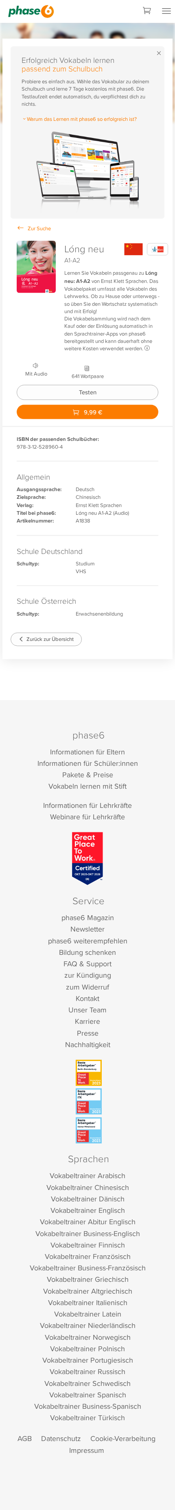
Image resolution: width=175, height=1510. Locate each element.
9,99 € (92, 411)
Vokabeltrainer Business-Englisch (87, 1233)
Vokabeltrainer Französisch (88, 1256)
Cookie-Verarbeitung (122, 1438)
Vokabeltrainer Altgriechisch (87, 1291)
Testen (87, 392)
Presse (87, 1033)
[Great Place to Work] (87, 858)
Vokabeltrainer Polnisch (87, 1348)
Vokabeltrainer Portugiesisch (87, 1360)
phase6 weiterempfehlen (87, 941)
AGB (25, 1438)
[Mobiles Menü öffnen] (166, 11)
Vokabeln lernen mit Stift (87, 786)
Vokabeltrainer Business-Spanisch (87, 1406)
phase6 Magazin (87, 917)
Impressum (86, 1450)
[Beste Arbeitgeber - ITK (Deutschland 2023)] (89, 1101)
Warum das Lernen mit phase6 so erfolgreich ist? (82, 118)
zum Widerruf (87, 987)
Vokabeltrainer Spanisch (87, 1395)
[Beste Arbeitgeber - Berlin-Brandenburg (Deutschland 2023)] (89, 1073)
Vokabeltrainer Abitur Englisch (88, 1221)
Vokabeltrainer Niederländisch (88, 1325)
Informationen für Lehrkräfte (87, 805)
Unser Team (87, 1010)
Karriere (87, 1021)
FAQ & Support (87, 963)
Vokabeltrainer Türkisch (87, 1417)
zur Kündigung (87, 975)
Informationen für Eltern (87, 752)
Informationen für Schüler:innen (87, 763)
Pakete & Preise (87, 774)
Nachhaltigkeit (87, 1044)
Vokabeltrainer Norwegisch (88, 1337)
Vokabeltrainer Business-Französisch (88, 1268)
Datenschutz (61, 1438)
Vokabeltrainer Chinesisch (87, 1187)
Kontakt (87, 998)
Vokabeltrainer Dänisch (88, 1199)
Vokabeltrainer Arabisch (87, 1175)
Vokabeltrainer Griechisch (88, 1279)
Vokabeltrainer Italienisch (87, 1302)
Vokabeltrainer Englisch (87, 1210)
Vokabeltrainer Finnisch (87, 1245)
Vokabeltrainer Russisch (87, 1371)
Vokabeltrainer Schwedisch (87, 1383)
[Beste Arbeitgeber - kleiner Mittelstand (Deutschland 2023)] (89, 1130)
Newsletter (87, 929)
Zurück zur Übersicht (49, 639)
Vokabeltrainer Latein (87, 1314)
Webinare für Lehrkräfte (87, 817)
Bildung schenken (87, 952)
